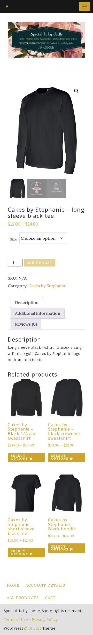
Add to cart (39, 262)
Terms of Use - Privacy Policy (31, 619)
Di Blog (34, 628)
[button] (76, 91)
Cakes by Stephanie (47, 285)
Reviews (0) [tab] (26, 324)
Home (13, 585)
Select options (19, 457)
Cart (50, 597)
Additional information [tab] (37, 313)
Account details (45, 585)
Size (13, 239)
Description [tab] (26, 302)
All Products (23, 597)
